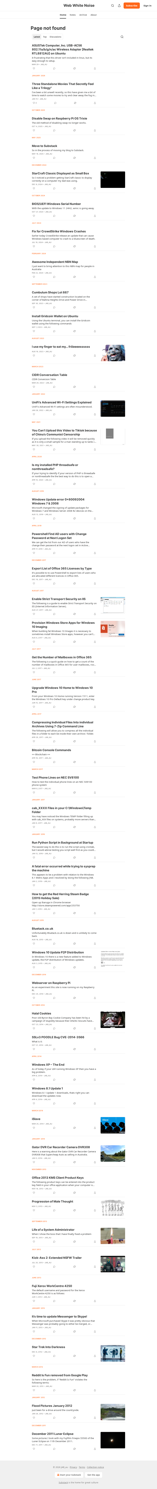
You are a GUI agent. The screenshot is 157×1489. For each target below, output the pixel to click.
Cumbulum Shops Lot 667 (50, 292)
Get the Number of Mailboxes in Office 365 (62, 657)
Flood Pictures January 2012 (52, 1406)
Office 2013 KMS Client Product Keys (58, 1177)
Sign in (147, 5)
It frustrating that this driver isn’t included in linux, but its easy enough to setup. (62, 59)
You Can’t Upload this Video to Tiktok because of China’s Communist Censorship (64, 432)
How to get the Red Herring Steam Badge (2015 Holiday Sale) (60, 896)
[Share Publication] (119, 5)
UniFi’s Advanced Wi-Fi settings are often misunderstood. (62, 406)
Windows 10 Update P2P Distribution (58, 952)
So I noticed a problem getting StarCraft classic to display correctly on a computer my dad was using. (62, 179)
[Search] (112, 5)
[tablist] (47, 37)
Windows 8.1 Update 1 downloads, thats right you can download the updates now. (60, 1094)
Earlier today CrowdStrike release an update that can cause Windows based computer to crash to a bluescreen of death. (63, 237)
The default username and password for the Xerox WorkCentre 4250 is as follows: (58, 1292)
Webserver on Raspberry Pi (51, 983)
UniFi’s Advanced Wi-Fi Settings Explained (62, 402)
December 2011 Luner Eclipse (52, 1434)
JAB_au (43, 64)
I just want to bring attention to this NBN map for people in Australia (63, 268)
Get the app (93, 1474)
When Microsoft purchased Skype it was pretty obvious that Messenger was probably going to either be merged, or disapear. (63, 1322)
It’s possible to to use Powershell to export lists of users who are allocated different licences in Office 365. (64, 574)
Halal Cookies (41, 1013)
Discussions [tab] (55, 36)
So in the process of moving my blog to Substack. (58, 150)
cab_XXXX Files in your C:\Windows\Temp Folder (61, 810)
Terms (82, 1467)
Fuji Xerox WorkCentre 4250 (52, 1286)
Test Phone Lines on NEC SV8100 (55, 777)
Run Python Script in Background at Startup (62, 842)
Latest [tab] (37, 36)
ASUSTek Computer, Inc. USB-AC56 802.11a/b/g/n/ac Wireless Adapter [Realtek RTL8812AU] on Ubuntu (63, 49)
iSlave (36, 1119)
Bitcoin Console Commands (51, 750)
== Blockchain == (41, 754)
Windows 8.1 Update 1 (47, 1088)
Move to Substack (44, 146)
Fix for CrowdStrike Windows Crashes (59, 231)
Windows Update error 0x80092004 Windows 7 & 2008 (58, 501)
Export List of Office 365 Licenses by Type (62, 568)
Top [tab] (45, 36)
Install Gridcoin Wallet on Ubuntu (55, 316)
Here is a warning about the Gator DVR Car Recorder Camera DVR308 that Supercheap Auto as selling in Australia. (64, 1153)
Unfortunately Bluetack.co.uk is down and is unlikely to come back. (64, 934)
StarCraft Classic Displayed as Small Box (60, 173)
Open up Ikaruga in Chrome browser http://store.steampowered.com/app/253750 (56, 904)
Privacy (73, 1467)
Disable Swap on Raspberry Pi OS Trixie (59, 118)
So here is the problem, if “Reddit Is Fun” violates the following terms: (59, 1381)
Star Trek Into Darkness (48, 1347)
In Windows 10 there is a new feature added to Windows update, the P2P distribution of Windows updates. (62, 958)
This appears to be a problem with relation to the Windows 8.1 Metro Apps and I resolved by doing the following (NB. (63, 876)
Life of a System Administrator (53, 1229)
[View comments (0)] (54, 68)
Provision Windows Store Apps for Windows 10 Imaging (63, 625)
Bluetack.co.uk (42, 928)
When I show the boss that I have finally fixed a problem (61, 1233)
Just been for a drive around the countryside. (55, 1410)
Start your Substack (70, 1474)
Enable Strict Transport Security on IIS (59, 599)
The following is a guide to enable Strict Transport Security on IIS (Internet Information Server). (64, 605)
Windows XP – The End (48, 1064)
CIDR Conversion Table (44, 379)
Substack (63, 1482)
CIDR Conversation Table (49, 375)
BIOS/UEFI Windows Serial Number (56, 204)
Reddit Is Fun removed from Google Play (60, 1375)
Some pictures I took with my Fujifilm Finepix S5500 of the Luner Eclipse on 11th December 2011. (63, 1440)
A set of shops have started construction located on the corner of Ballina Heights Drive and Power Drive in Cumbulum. (61, 298)
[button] (63, 15)
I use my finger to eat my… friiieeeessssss (61, 346)
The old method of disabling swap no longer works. (59, 122)
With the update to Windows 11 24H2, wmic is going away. (63, 208)
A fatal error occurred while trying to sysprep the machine (63, 868)
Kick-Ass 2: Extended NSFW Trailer (57, 1258)
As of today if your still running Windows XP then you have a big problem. (64, 1070)
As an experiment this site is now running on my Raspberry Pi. (63, 989)
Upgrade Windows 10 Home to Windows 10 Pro (62, 690)
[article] (78, 56)
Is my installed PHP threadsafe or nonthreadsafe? (55, 467)
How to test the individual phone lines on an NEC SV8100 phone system (62, 783)
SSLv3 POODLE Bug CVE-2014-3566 (58, 1037)
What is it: (37, 1041)
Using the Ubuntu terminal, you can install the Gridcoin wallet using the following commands (61, 322)
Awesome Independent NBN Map (55, 262)
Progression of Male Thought (52, 1201)
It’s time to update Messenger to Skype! (59, 1316)
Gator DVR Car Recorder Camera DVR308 (61, 1147)
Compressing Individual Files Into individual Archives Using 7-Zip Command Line (62, 724)
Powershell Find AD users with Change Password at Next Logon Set (59, 536)
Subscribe (131, 5)
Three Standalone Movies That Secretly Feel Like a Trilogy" (63, 86)
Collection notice (95, 1467)
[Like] (34, 68)
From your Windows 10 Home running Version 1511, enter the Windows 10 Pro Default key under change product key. (63, 697)
